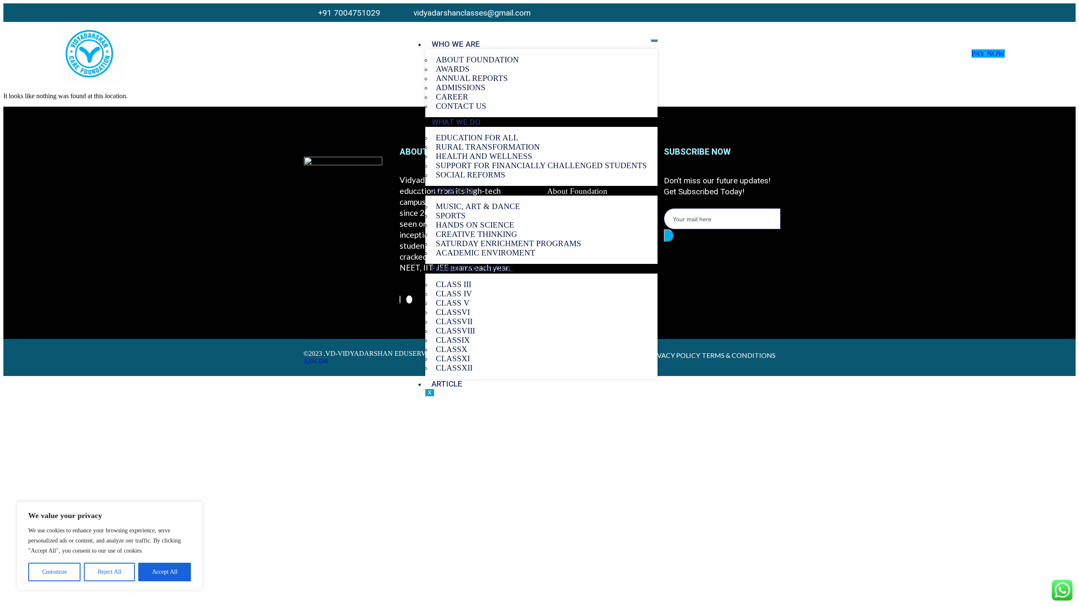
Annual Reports (472, 78)
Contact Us (461, 106)
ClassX (451, 349)
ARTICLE (447, 384)
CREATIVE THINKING (476, 234)
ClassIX (453, 340)
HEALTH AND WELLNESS (484, 156)
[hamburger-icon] (654, 40)
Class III (453, 284)
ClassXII (454, 367)
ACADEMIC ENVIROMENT (485, 252)
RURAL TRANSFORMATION (488, 146)
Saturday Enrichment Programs (508, 243)
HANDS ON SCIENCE (475, 224)
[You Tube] (767, 12)
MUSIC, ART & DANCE (478, 206)
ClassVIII (455, 330)
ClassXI (453, 358)
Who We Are (456, 44)
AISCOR (316, 361)
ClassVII (454, 321)
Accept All (164, 572)
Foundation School (472, 269)
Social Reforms (470, 174)
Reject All (109, 572)
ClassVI (453, 312)
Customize (54, 572)
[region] (109, 546)
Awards (453, 68)
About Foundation (477, 59)
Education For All (477, 137)
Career (452, 96)
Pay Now (988, 53)
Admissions (461, 87)
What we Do (456, 122)
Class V (453, 302)
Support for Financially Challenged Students (541, 165)
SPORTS (451, 215)
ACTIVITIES (453, 191)
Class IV (454, 293)
